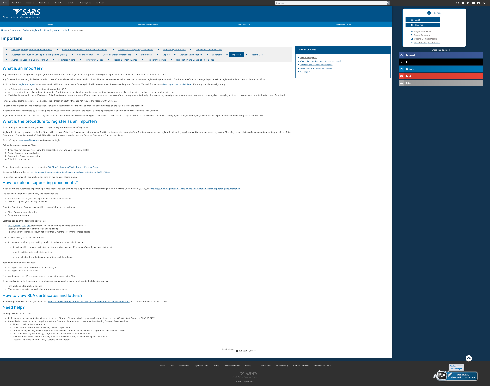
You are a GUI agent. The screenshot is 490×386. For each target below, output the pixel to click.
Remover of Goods (94, 60)
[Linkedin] (478, 2)
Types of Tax (30, 3)
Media (172, 365)
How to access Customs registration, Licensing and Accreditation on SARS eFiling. (70, 172)
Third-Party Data (85, 3)
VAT (9, 225)
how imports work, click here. (177, 84)
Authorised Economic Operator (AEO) (29, 60)
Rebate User (257, 54)
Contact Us (58, 3)
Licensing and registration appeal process (31, 49)
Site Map (248, 365)
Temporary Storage (156, 60)
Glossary (216, 365)
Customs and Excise (19, 30)
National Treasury (282, 365)
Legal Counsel (44, 3)
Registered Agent (66, 60)
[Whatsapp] (457, 2)
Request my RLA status (174, 49)
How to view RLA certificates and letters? (317, 68)
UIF (28, 225)
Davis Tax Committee (301, 365)
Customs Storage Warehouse (117, 54)
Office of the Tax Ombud (322, 365)
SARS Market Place (263, 365)
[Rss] (483, 2)
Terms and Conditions (232, 365)
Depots (166, 54)
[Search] (388, 3)
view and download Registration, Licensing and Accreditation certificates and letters (89, 301)
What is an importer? (308, 57)
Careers (162, 365)
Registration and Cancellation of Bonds (195, 60)
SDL (24, 225)
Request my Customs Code (209, 49)
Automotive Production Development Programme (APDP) (39, 54)
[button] (441, 55)
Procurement (184, 365)
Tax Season (100, 3)
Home (5, 3)
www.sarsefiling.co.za (29, 140)
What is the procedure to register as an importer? (320, 61)
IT (13, 225)
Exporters (217, 54)
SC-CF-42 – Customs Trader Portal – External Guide (73, 167)
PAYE (17, 225)
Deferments (146, 54)
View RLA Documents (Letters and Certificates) (85, 49)
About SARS (16, 3)
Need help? (305, 72)
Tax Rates (70, 3)
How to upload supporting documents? (316, 65)
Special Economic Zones (125, 60)
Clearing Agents (85, 54)
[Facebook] (462, 2)
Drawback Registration (191, 54)
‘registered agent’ (27, 84)
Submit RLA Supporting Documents (135, 49)
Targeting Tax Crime (201, 365)
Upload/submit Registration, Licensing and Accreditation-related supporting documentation (195, 188)
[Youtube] (473, 2)
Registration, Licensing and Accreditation (51, 30)
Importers (236, 54)
